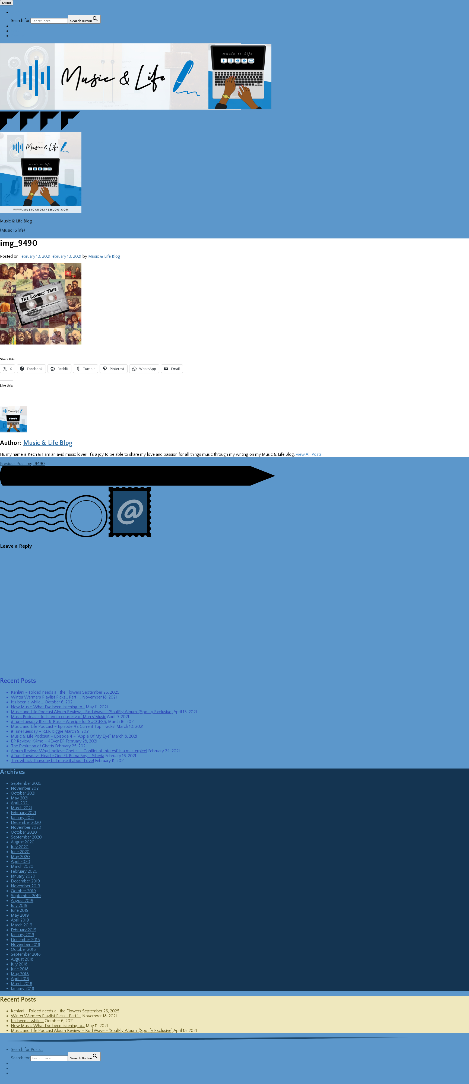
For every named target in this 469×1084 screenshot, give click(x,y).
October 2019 (23, 890)
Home (16, 26)
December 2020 (26, 822)
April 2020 (20, 861)
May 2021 (19, 798)
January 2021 (22, 817)
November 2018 (25, 944)
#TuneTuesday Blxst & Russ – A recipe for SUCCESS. (59, 721)
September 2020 (26, 837)
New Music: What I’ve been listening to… (48, 706)
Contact (18, 35)
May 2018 (20, 973)
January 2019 (22, 934)
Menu (6, 3)
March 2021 (21, 807)
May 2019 (20, 915)
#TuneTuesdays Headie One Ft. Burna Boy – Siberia (57, 755)
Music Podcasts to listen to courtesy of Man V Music (58, 716)
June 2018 (19, 969)
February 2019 (23, 929)
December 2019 (25, 881)
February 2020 (24, 871)
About (16, 30)
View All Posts (309, 454)
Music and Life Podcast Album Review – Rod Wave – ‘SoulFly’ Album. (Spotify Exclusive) (92, 711)
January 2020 (23, 876)
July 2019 (19, 905)
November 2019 (25, 886)
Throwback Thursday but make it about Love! (52, 760)
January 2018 (22, 988)
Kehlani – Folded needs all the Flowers (46, 692)
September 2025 (26, 783)
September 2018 (26, 954)
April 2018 (20, 978)
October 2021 (23, 793)
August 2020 (22, 842)
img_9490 (22, 463)
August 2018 (22, 959)
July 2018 (19, 964)
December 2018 (25, 939)
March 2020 (22, 866)
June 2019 (19, 910)
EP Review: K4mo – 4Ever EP (38, 741)
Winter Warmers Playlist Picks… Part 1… (46, 697)
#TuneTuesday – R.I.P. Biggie (37, 731)
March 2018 (21, 983)
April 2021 (20, 803)
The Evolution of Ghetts (32, 746)
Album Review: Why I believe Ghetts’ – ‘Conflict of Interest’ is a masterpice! (79, 750)
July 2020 (19, 846)
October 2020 (24, 832)
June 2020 (20, 851)
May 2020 (20, 856)
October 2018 (23, 949)
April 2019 (20, 920)
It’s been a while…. (27, 702)
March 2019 (21, 925)
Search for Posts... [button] (27, 12)
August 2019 (22, 900)
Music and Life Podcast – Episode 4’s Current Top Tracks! (63, 726)
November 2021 (25, 788)
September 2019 (26, 895)
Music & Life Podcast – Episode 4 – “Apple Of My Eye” (61, 736)
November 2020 (26, 827)
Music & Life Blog (16, 221)
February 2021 (23, 812)
